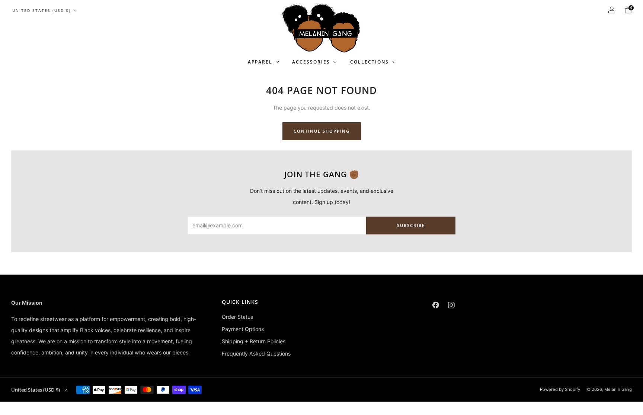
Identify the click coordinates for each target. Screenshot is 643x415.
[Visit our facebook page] (436, 305)
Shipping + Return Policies (253, 341)
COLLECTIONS (369, 62)
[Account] (611, 10)
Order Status (237, 317)
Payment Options (243, 329)
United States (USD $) (41, 10)
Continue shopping (322, 131)
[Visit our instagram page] (452, 305)
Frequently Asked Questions (256, 353)
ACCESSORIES (311, 62)
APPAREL (260, 62)
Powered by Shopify (560, 389)
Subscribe (411, 225)
